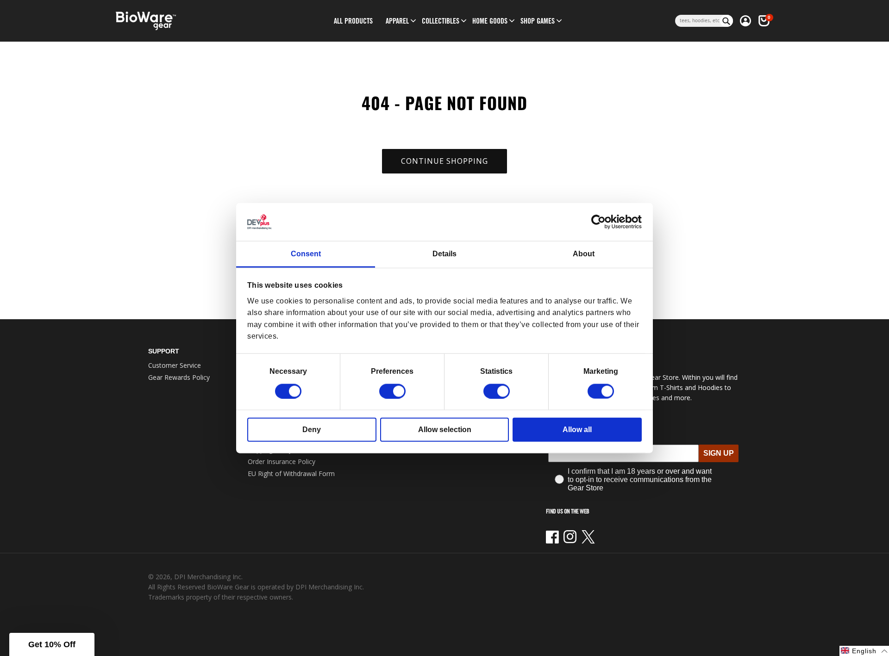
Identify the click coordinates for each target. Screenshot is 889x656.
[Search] (726, 21)
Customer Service (174, 365)
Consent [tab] (306, 254)
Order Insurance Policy (281, 461)
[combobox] (697, 21)
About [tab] (584, 254)
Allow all (577, 429)
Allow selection (444, 429)
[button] (397, 21)
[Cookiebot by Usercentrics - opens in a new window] (601, 222)
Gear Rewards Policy (179, 377)
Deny (311, 429)
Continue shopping (444, 161)
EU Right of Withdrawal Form (291, 473)
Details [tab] (444, 254)
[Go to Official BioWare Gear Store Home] (188, 21)
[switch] (392, 391)
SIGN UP (718, 453)
